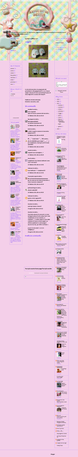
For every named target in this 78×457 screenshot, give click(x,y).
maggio (60, 113)
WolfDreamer (60, 205)
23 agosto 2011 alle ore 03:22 (35, 208)
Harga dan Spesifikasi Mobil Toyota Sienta (64, 229)
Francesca (59, 352)
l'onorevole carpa (32, 176)
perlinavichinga (32, 188)
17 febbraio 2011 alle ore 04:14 (36, 200)
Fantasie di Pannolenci (62, 267)
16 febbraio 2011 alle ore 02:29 (36, 184)
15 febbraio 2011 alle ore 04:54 (36, 146)
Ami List (59, 415)
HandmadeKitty (60, 309)
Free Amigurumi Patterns (60, 215)
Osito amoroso (63, 278)
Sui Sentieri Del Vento (61, 244)
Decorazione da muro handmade (64, 334)
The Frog (63, 139)
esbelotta (59, 235)
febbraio (60, 119)
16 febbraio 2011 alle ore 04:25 (36, 192)
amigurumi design (60, 43)
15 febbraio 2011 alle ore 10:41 (36, 164)
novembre (60, 107)
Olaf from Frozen (64, 286)
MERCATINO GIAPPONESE (61, 121)
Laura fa (59, 147)
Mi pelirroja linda (64, 369)
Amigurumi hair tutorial (64, 408)
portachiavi (12, 82)
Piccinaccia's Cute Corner (60, 400)
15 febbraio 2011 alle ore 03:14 (36, 115)
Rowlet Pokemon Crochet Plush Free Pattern (64, 209)
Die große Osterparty (64, 237)
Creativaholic (60, 321)
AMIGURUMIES (60, 276)
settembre (60, 111)
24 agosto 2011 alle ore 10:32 (35, 232)
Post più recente (30, 269)
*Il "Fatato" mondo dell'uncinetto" (61, 425)
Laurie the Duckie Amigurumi (64, 345)
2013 (58, 99)
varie (37, 101)
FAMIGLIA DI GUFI (18, 158)
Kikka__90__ (60, 431)
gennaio (60, 126)
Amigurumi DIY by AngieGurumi (61, 156)
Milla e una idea (60, 360)
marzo (59, 117)
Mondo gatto (63, 353)
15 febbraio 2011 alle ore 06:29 (36, 155)
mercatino (33, 101)
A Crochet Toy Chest (61, 196)
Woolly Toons (60, 445)
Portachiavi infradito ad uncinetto (64, 150)
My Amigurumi (60, 391)
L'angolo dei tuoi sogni (61, 443)
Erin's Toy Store (60, 428)
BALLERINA (18, 232)
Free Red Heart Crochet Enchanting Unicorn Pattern (62, 169)
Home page (38, 269)
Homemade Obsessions (59, 174)
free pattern (13, 75)
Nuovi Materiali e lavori (62, 402)
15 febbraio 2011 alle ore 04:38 (36, 135)
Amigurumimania (61, 258)
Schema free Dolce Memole (18, 126)
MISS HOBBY (59, 377)
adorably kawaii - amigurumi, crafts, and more (62, 342)
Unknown (30, 168)
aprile (59, 115)
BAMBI (17, 222)
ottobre (60, 109)
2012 (58, 101)
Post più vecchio (47, 269)
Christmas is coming (64, 185)
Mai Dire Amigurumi (61, 184)
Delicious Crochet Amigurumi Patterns (61, 422)
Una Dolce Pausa (64, 269)
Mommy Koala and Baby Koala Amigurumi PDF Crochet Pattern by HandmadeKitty (62, 314)
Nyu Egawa (31, 119)
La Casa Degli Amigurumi (60, 382)
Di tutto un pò (60, 376)
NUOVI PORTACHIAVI (18, 183)
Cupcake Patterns (63, 198)
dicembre (60, 105)
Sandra (29, 150)
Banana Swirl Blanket (61, 305)
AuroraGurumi (60, 304)
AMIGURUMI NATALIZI (18, 152)
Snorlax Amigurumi (61, 245)
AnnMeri (30, 109)
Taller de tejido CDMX (64, 158)
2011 (58, 103)
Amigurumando (60, 249)
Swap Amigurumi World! (60, 362)
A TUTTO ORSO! (17, 195)
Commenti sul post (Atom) (41, 273)
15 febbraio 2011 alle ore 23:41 (36, 173)
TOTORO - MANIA (18, 139)
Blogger (53, 454)
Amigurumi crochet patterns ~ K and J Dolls (61, 137)
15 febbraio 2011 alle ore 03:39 (36, 125)
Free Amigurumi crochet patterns (60, 166)
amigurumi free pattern (60, 440)
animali (12, 68)
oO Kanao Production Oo (61, 436)
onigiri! (59, 124)
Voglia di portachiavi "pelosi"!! (64, 385)
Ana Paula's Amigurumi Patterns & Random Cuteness (62, 294)
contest (12, 73)
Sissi (29, 158)
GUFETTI (17, 171)
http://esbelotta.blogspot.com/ (62, 225)
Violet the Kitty (64, 217)
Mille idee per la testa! (62, 332)
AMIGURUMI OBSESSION (59, 367)
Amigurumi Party (61, 192)
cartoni (12, 71)
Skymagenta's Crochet (62, 433)
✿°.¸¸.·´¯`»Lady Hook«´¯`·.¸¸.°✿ (35, 139)
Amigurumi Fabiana (61, 285)
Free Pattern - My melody (64, 393)
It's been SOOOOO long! (64, 298)
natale (11, 80)
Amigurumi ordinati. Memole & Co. (18, 209)
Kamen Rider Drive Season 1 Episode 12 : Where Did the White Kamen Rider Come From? (61, 261)
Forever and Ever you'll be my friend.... (61, 417)
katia (29, 129)
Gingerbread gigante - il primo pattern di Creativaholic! (62, 325)
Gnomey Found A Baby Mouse (64, 177)
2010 (58, 129)
